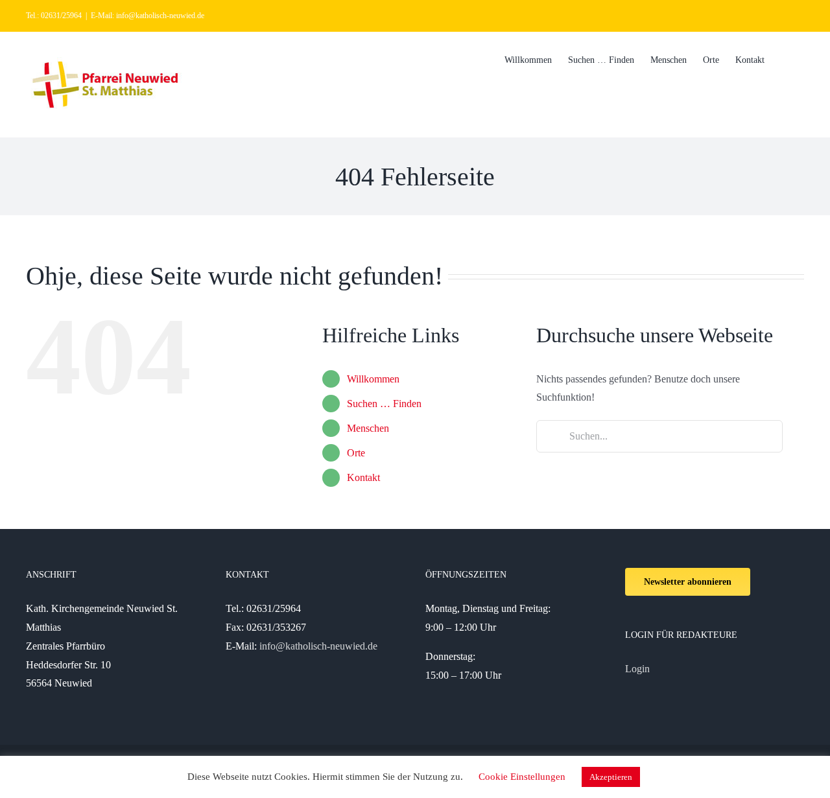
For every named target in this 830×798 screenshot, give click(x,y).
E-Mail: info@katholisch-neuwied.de (147, 15)
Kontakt (363, 477)
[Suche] (784, 59)
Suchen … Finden (384, 403)
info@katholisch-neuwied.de (318, 645)
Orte (356, 452)
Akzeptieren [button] (610, 777)
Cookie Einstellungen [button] (522, 776)
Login (637, 668)
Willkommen (373, 378)
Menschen (368, 428)
